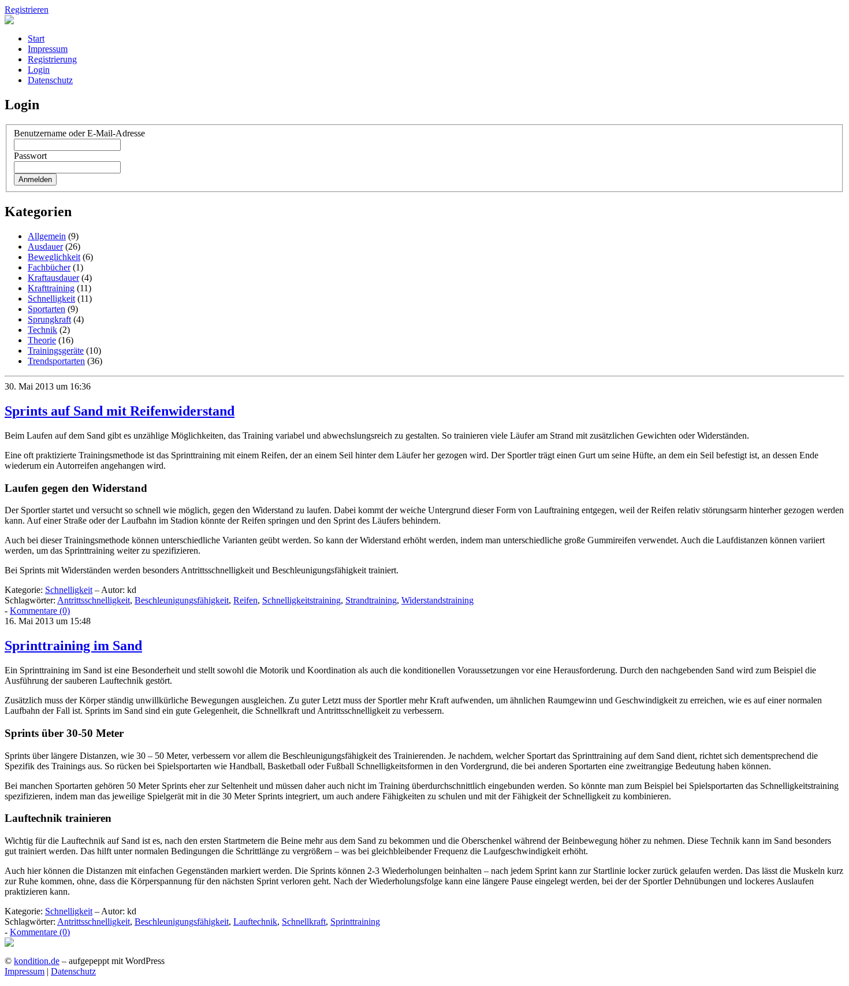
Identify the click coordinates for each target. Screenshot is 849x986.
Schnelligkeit (51, 298)
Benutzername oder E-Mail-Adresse (79, 133)
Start (36, 38)
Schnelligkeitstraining (301, 600)
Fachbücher (49, 267)
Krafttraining (51, 288)
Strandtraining (371, 600)
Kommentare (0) (40, 611)
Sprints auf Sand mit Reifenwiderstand (119, 410)
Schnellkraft (304, 921)
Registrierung (52, 59)
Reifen (245, 600)
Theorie (42, 340)
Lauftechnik (255, 921)
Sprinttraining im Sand (73, 645)
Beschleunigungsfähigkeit (182, 600)
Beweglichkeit (54, 257)
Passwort (30, 156)
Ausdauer (45, 246)
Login (39, 70)
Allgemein (47, 236)
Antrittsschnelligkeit (93, 600)
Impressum (48, 49)
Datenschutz (50, 80)
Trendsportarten (56, 361)
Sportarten (46, 309)
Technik (42, 330)
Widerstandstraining (437, 600)
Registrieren (27, 9)
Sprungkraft (49, 319)
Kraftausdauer (53, 278)
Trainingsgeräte (56, 350)
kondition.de (36, 961)
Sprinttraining (355, 921)
